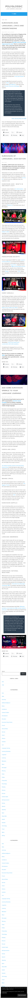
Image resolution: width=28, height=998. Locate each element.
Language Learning (6, 748)
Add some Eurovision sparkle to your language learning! (12, 390)
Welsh (3, 832)
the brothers (19, 189)
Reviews (3, 790)
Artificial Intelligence (6, 702)
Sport (3, 812)
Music (3, 764)
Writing (3, 835)
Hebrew (3, 738)
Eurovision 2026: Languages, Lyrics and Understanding (13, 25)
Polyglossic (14, 6)
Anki (14, 494)
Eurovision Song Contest (7, 722)
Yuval (19, 271)
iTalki (3, 685)
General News (5, 728)
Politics (3, 777)
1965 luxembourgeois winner (18, 266)
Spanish (3, 806)
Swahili (3, 819)
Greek (3, 735)
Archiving (4, 699)
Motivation (4, 761)
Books (3, 706)
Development (5, 715)
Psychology (4, 783)
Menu (14, 13)
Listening (4, 757)
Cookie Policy (4, 992)
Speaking (4, 809)
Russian (3, 793)
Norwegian (4, 767)
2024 (3, 355)
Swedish (3, 822)
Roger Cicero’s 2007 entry (8, 307)
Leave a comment (10, 32)
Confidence (4, 709)
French (3, 725)
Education (4, 719)
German (3, 732)
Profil (7, 83)
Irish (3, 744)
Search (3, 671)
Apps (3, 696)
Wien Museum (12, 84)
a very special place (19, 76)
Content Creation (5, 712)
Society (3, 803)
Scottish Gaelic (5, 796)
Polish (3, 774)
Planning (4, 770)
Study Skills (4, 816)
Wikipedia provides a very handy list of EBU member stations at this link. (14, 608)
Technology (4, 825)
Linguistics (4, 754)
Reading (3, 787)
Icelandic (4, 741)
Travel (3, 829)
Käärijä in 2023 (5, 231)
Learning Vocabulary (6, 751)
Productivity (4, 780)
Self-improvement (5, 800)
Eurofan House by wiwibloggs (12, 86)
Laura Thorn (13, 265)
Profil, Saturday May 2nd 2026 (19, 118)
